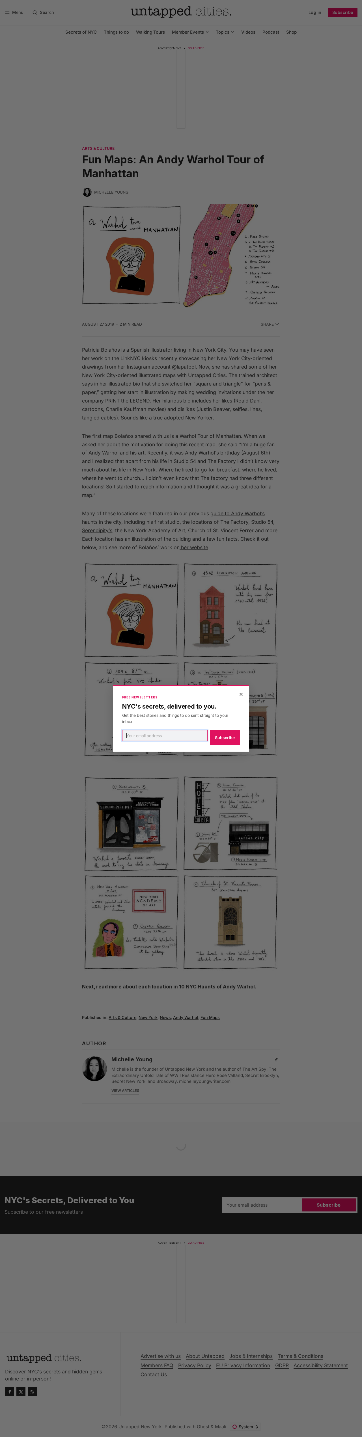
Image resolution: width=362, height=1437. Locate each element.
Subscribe (225, 737)
